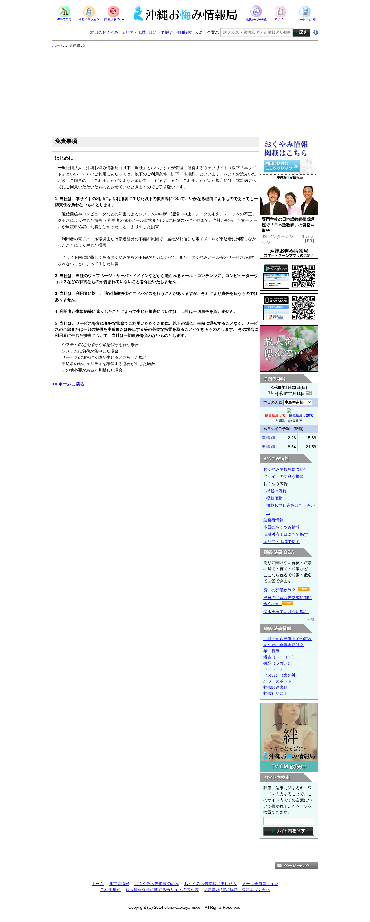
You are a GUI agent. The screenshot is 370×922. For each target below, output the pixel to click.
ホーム (58, 45)
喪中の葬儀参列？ (280, 589)
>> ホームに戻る (68, 383)
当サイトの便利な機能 (283, 476)
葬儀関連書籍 (275, 687)
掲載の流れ (276, 491)
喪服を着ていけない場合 (286, 611)
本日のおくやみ (104, 32)
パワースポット (277, 681)
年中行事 (271, 650)
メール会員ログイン (260, 883)
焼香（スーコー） (279, 657)
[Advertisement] (185, 91)
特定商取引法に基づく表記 (245, 889)
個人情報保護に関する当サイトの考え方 (162, 889)
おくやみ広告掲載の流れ (156, 883)
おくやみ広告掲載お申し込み (210, 883)
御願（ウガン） (277, 663)
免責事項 (212, 889)
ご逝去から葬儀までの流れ (287, 638)
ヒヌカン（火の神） (281, 675)
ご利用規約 (110, 889)
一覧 (311, 619)
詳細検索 (184, 32)
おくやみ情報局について (285, 469)
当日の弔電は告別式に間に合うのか (287, 600)
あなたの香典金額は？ (283, 644)
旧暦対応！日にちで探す (285, 534)
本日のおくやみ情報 (281, 527)
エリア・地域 (133, 32)
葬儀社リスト (275, 693)
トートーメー (275, 669)
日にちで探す (161, 32)
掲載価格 (274, 498)
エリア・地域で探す (281, 541)
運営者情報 (273, 520)
